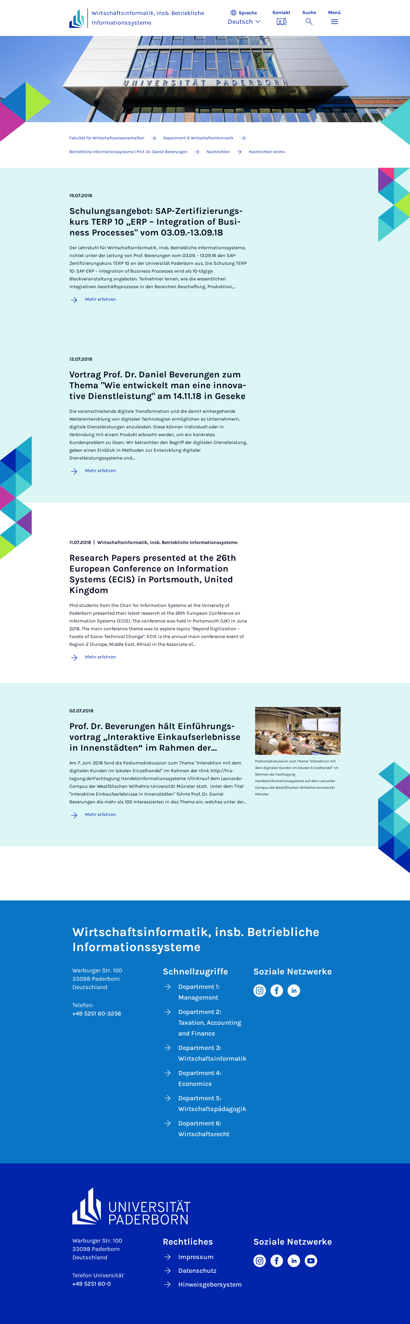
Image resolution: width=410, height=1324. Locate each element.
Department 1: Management (199, 992)
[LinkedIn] (294, 990)
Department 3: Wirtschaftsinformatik (212, 1053)
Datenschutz (197, 1271)
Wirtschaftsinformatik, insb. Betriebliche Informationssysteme (148, 18)
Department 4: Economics (199, 1078)
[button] (247, 18)
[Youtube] (311, 1260)
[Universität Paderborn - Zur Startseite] (76, 18)
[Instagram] (259, 990)
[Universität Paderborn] (205, 1205)
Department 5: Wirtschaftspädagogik (212, 1103)
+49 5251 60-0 (91, 1283)
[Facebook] (276, 990)
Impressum (196, 1257)
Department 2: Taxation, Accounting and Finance (209, 1022)
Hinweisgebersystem (210, 1284)
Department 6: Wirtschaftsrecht (203, 1128)
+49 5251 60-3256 (96, 1013)
